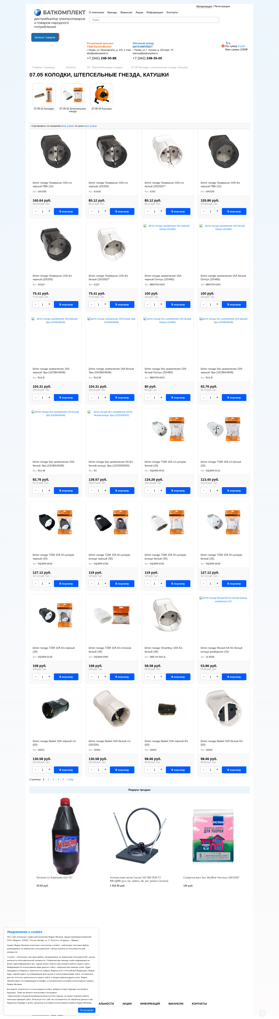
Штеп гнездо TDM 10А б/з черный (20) (54, 649)
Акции (139, 12)
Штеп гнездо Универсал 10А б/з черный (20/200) (52, 277)
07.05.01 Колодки (44, 108)
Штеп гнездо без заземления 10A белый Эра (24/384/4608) (53, 463)
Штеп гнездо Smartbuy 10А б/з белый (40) (163, 649)
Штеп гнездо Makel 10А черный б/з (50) (166, 743)
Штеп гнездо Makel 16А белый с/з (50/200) (109, 743)
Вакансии (126, 12)
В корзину (66, 211)
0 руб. (236, 48)
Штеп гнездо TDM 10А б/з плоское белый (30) (110, 649)
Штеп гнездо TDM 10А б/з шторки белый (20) (221, 556)
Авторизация (204, 6)
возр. (64, 126)
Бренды (112, 12)
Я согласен (86, 1010)
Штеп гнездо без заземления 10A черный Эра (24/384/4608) (221, 370)
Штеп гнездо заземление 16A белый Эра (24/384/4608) (111, 370)
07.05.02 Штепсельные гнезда (73, 110)
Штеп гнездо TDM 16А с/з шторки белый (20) (165, 463)
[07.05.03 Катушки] (101, 94)
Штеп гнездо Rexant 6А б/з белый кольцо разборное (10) (221, 649)
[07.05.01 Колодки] (43, 94)
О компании (96, 12)
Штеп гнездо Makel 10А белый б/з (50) (222, 743)
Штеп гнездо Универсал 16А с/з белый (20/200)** (164, 184)
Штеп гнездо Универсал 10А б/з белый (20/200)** (108, 277)
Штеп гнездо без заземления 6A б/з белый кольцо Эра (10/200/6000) (111, 463)
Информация (155, 12)
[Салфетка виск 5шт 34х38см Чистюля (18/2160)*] (212, 836)
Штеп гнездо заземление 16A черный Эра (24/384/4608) (51, 370)
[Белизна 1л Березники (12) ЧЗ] (66, 836)
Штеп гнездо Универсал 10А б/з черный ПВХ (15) (220, 184)
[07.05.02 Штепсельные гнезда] (72, 94)
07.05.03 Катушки (102, 108)
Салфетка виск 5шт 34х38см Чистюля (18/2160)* (211, 877)
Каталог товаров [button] (45, 37)
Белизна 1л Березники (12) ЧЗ (54, 877)
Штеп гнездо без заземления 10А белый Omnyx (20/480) (165, 370)
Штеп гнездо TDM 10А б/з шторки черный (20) (53, 556)
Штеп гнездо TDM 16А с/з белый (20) (221, 463)
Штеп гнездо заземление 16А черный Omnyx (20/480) (163, 277)
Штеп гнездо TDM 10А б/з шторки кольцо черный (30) (109, 556)
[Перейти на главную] (59, 19)
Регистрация (222, 6)
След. (71, 779)
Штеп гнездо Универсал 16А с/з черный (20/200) (108, 184)
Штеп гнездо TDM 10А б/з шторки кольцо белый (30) (165, 556)
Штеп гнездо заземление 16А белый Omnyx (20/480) (223, 277)
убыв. (71, 126)
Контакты (172, 12)
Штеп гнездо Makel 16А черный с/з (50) (54, 743)
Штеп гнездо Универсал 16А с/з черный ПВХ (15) (52, 184)
